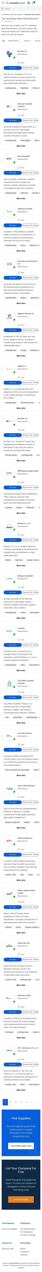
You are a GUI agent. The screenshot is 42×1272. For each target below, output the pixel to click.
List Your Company (21, 1199)
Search (2, 8)
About (22, 1249)
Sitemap (23, 1255)
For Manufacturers (27, 1229)
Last (36, 1102)
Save (22, 63)
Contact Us (24, 1252)
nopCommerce (15, 1263)
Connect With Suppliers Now (21, 1146)
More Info (21, 93)
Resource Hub (8, 1249)
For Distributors (26, 1232)
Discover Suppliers (9, 1229)
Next (31, 1102)
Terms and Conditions (27, 1265)
